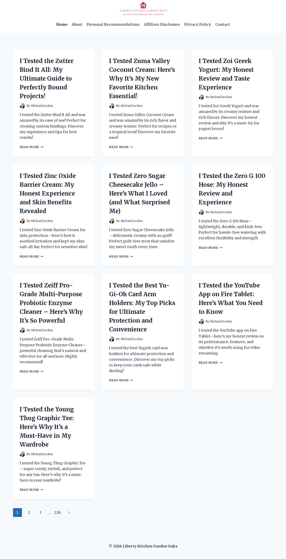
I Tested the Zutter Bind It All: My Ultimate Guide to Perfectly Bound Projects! (46, 78)
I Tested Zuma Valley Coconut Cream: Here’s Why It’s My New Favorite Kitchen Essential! (142, 78)
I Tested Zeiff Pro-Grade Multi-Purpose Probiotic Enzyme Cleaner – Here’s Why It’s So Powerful (51, 303)
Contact (222, 24)
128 (57, 512)
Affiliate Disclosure (162, 24)
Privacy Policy (197, 24)
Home (61, 24)
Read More (32, 147)
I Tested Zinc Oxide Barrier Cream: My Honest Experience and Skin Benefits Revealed (48, 193)
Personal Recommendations (112, 24)
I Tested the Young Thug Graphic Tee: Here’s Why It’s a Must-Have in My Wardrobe (47, 427)
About (77, 24)
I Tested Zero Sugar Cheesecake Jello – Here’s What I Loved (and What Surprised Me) (139, 193)
